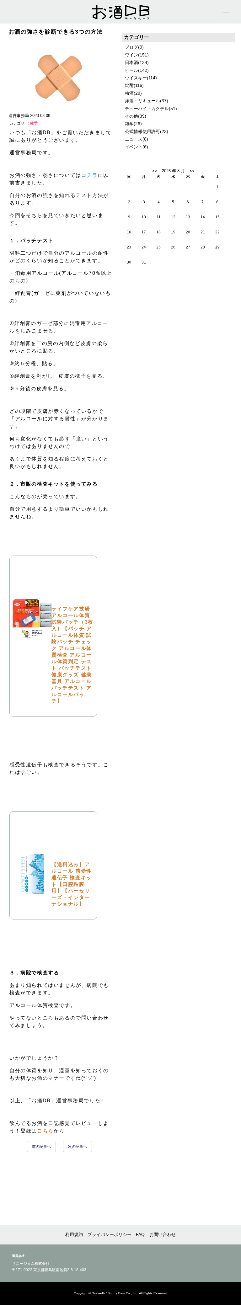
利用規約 (74, 1234)
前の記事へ (41, 1146)
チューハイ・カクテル (147, 108)
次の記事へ (77, 1146)
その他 (131, 116)
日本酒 (131, 62)
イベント (133, 146)
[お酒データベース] (120, 12)
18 (158, 232)
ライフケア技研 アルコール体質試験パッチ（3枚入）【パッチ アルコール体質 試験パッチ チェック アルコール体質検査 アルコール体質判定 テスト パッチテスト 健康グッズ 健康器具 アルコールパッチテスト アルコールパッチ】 (72, 655)
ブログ (131, 47)
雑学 (33, 123)
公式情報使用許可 (142, 131)
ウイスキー (136, 77)
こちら (45, 1130)
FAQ (140, 1234)
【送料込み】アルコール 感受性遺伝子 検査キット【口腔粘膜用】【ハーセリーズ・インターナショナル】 (71, 884)
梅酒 (129, 93)
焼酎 (129, 85)
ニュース (133, 138)
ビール (131, 70)
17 (144, 232)
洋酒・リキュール (142, 100)
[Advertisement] (178, 335)
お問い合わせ (162, 1234)
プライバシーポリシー (109, 1234)
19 (173, 232)
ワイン (131, 54)
